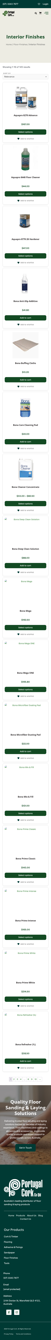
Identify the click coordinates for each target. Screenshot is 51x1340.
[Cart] (40, 13)
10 (36, 1079)
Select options (25, 132)
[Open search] (36, 13)
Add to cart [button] (25, 318)
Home (9, 44)
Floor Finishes (20, 44)
